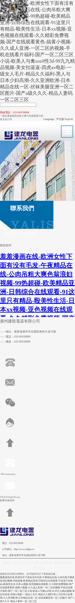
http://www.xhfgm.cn (24, 549)
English (69, 118)
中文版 (60, 118)
